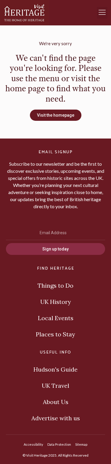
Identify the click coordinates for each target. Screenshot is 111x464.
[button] (102, 13)
